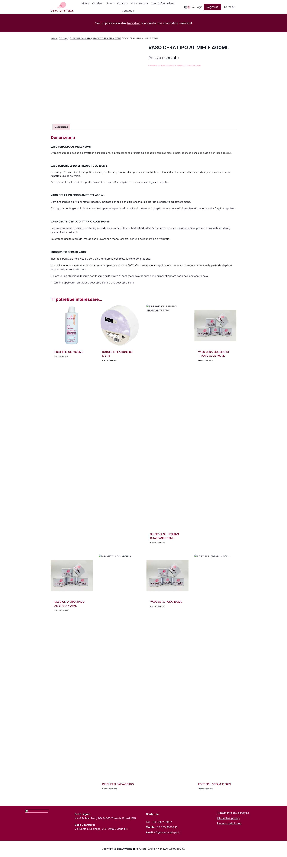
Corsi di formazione (162, 3)
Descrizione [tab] (61, 126)
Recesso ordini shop (229, 823)
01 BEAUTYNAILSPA (167, 65)
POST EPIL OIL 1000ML (68, 351)
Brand (110, 3)
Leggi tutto (61, 365)
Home (85, 3)
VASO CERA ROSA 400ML (166, 601)
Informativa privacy (228, 818)
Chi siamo (98, 3)
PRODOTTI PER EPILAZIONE (189, 65)
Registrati (212, 7)
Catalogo (122, 3)
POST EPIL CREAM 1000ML (215, 784)
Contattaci (128, 10)
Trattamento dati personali (233, 812)
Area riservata (139, 3)
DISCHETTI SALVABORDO (118, 784)
